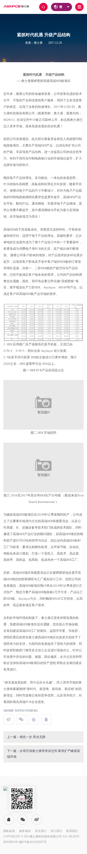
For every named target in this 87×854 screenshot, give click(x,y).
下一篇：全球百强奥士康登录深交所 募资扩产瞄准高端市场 (43, 753)
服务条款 (25, 831)
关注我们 (40, 831)
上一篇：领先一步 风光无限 (26, 737)
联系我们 (72, 831)
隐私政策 (9, 831)
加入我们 (56, 831)
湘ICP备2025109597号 (33, 842)
